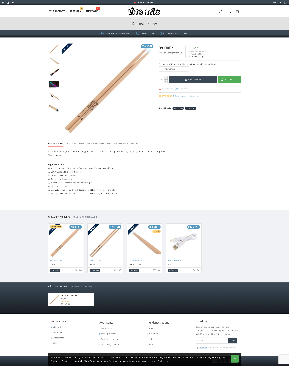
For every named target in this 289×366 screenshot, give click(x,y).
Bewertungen (121, 143)
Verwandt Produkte (59, 217)
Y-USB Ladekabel (175, 260)
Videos (134, 143)
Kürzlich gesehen (57, 286)
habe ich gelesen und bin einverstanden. (217, 348)
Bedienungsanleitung (99, 143)
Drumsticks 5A (69, 295)
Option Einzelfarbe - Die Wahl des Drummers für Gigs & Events (188, 64)
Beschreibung (55, 143)
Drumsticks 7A (95, 260)
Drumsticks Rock (135, 260)
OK (235, 359)
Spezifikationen (75, 143)
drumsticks (178, 108)
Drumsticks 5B (56, 260)
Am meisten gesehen (81, 286)
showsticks (190, 108)
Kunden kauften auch (85, 217)
